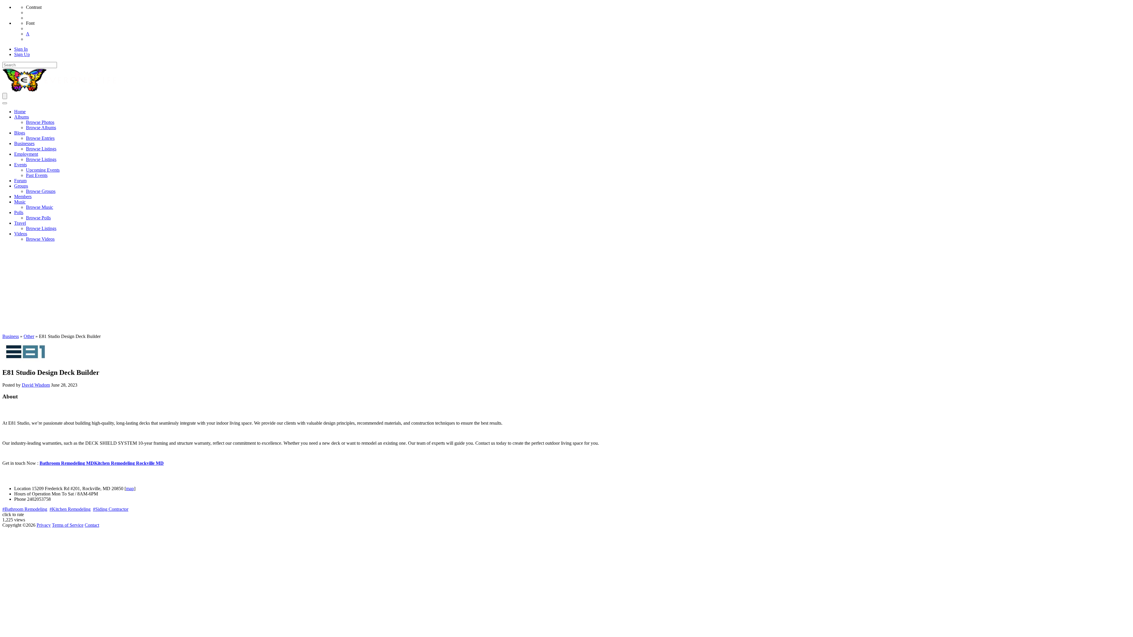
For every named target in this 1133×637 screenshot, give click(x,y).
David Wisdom (36, 385)
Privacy (44, 525)
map (130, 488)
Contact (92, 525)
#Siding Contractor (110, 509)
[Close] (4, 103)
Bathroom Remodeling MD (67, 463)
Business (10, 336)
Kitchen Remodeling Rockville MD (129, 463)
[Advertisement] (566, 288)
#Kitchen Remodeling (70, 509)
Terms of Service (67, 525)
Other (29, 336)
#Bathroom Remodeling (24, 509)
